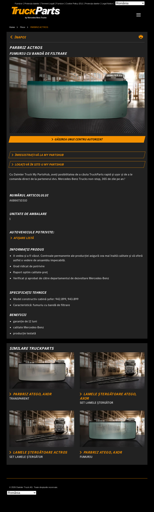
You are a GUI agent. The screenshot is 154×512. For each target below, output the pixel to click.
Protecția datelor (31, 4)
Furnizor (19, 4)
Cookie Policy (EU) (74, 4)
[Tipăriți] (142, 37)
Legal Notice (107, 4)
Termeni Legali (47, 4)
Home (12, 27)
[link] (77, 139)
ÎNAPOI (20, 37)
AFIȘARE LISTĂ (23, 238)
